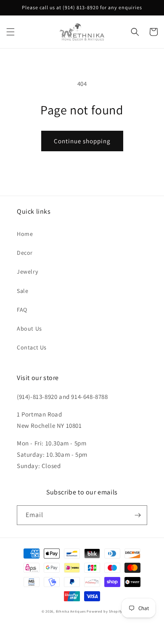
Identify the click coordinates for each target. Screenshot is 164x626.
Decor (25, 252)
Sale (22, 291)
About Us (29, 328)
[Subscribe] (137, 515)
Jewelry (27, 271)
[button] (10, 32)
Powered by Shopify (104, 611)
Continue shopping (82, 141)
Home (25, 234)
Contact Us (32, 347)
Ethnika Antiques (71, 611)
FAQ (22, 309)
